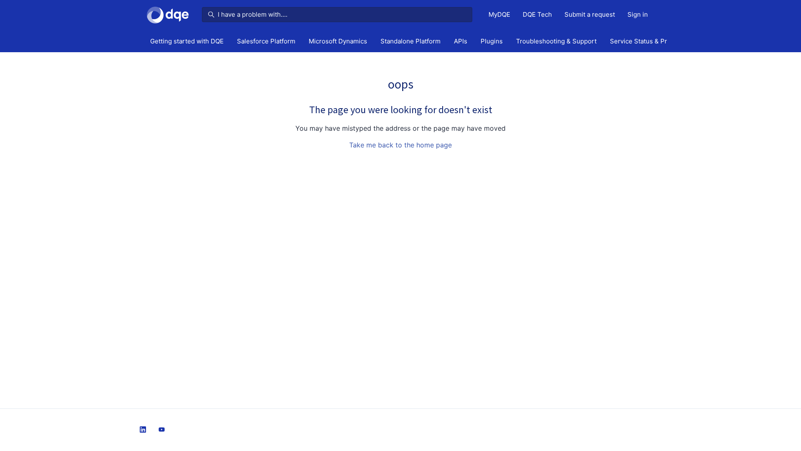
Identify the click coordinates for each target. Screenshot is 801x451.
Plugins (492, 41)
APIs (460, 41)
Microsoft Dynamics (338, 41)
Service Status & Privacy (646, 41)
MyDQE (499, 14)
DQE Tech (537, 14)
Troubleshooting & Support (556, 41)
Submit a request (589, 14)
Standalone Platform (410, 41)
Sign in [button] (637, 14)
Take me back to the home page (400, 145)
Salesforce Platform (266, 41)
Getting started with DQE (187, 41)
